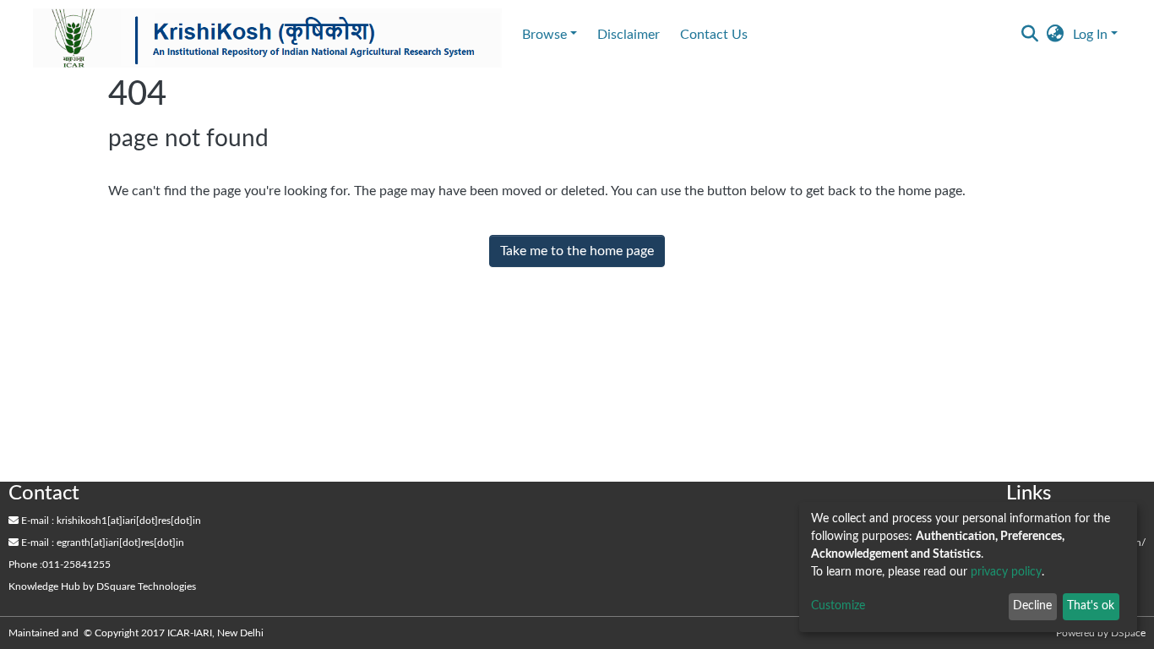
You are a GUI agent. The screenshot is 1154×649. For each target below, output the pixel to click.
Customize (838, 606)
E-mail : (36, 520)
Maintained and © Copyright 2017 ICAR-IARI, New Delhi (137, 633)
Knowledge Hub (44, 586)
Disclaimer (628, 34)
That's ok (1090, 606)
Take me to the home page (577, 251)
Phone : (25, 564)
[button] (1056, 35)
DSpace (1128, 633)
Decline (1032, 606)
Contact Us (714, 34)
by (102, 586)
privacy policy (1006, 572)
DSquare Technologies (146, 586)
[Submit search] (1030, 35)
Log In (1090, 34)
